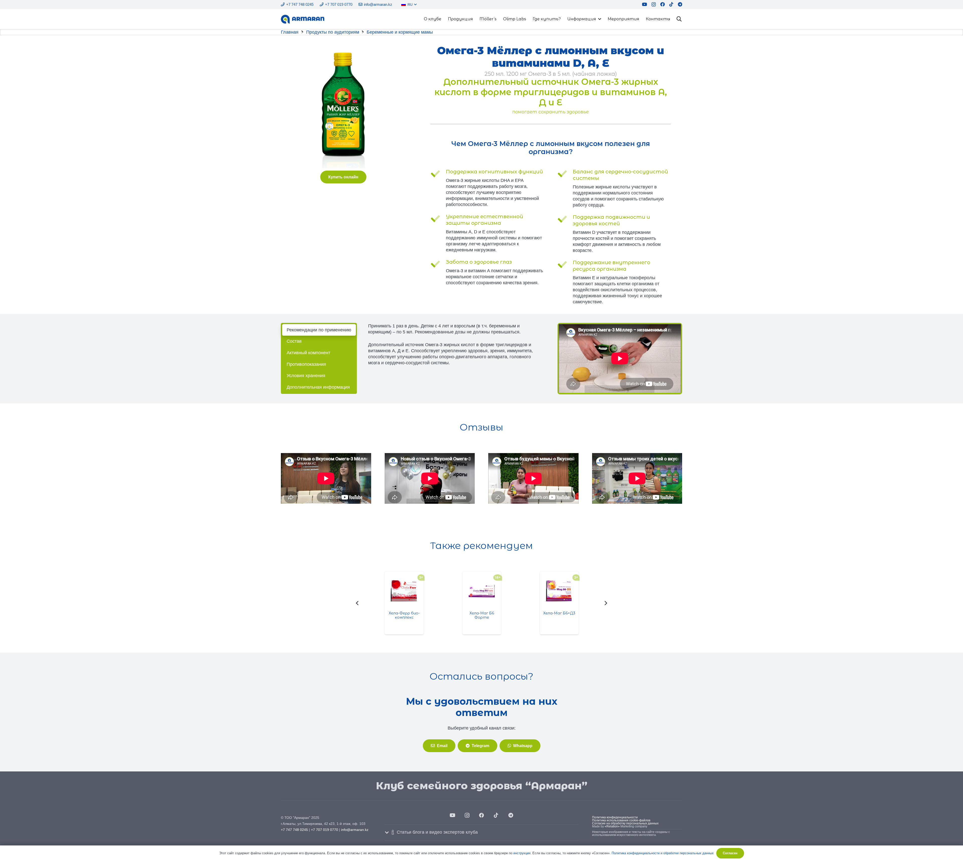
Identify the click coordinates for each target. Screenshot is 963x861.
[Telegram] (680, 4)
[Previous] (357, 603)
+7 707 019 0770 (324, 830)
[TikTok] (671, 4)
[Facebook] (662, 4)
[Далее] (606, 603)
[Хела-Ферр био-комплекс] (404, 591)
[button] (415, 4)
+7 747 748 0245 (294, 830)
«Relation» (612, 826)
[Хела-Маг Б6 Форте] (482, 591)
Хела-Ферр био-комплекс (404, 615)
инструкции (521, 853)
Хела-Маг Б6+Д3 (559, 613)
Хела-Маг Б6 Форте (481, 615)
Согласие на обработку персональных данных (625, 823)
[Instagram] (654, 4)
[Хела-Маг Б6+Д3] (559, 591)
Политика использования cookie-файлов (621, 820)
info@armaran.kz (354, 830)
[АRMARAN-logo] (302, 19)
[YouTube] (644, 4)
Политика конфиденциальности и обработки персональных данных (663, 853)
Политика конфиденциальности (615, 817)
